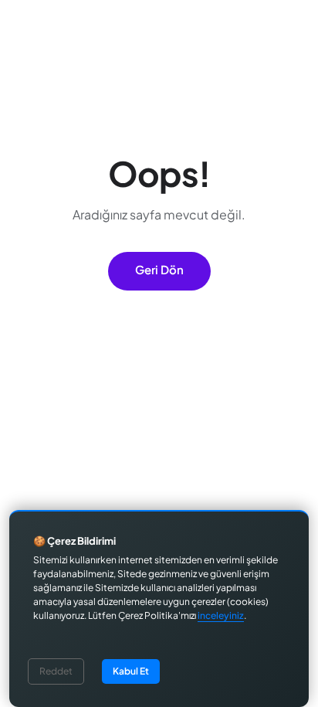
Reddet (56, 671)
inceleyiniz (221, 615)
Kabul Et (131, 671)
